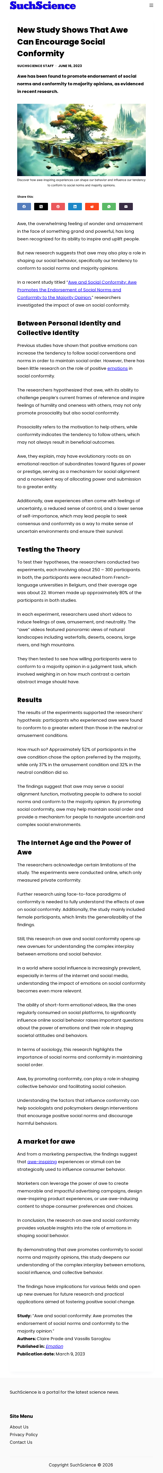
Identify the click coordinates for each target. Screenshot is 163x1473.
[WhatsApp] (109, 206)
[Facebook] (24, 206)
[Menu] (151, 5)
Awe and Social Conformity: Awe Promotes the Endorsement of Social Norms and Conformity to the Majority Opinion (77, 289)
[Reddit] (92, 206)
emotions (117, 368)
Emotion (54, 1346)
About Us (19, 1427)
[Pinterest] (58, 206)
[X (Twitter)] (41, 206)
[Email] (126, 206)
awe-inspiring (42, 1162)
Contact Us (21, 1442)
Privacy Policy (24, 1434)
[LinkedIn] (75, 206)
